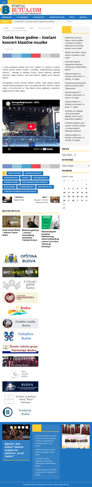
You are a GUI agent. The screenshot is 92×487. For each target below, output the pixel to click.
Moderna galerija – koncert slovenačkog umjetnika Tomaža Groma (30, 235)
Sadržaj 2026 (7, 17)
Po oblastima (38, 17)
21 (82, 196)
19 (73, 196)
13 (77, 192)
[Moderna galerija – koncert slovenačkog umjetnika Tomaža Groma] (31, 222)
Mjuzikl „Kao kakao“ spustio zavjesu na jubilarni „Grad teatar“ (75, 55)
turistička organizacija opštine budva (20, 191)
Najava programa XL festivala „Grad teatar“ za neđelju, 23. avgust (74, 76)
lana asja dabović (40, 178)
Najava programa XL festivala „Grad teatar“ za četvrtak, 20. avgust (74, 137)
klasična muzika (10, 178)
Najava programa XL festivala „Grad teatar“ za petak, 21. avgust (74, 104)
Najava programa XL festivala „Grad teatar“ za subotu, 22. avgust (74, 95)
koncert (25, 178)
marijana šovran (11, 182)
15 (86, 192)
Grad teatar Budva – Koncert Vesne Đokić (11, 232)
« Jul (63, 208)
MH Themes (65, 485)
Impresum (12, 2)
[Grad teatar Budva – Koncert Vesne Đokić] (11, 222)
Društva (83, 17)
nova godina (9, 187)
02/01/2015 (9, 49)
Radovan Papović (45, 187)
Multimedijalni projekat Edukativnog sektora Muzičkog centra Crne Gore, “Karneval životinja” (50, 239)
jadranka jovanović (33, 173)
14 (82, 192)
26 (73, 200)
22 (86, 196)
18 (69, 196)
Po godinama (22, 17)
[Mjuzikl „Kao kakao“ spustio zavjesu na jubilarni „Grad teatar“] (16, 432)
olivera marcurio (26, 187)
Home (4, 2)
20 (77, 196)
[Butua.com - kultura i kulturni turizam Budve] (21, 13)
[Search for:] (78, 21)
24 (64, 200)
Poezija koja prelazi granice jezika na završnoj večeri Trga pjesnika (75, 85)
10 (64, 192)
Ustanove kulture (56, 17)
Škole (72, 17)
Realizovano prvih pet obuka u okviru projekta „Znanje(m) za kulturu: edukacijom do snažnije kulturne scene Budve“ (74, 42)
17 (64, 196)
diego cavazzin (14, 173)
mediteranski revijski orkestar (35, 182)
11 (69, 192)
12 (73, 192)
